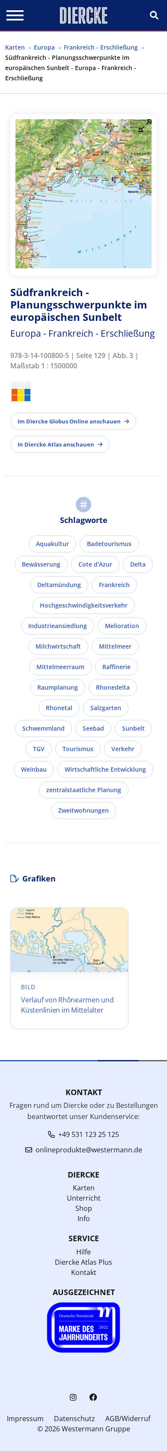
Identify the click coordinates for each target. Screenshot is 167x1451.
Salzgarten (105, 708)
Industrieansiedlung (57, 626)
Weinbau (34, 769)
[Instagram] (73, 1397)
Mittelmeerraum (60, 667)
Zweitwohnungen (83, 810)
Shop (83, 1208)
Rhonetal (59, 708)
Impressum (25, 1418)
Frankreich (114, 585)
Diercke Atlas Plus (83, 1262)
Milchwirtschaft (58, 646)
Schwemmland (43, 728)
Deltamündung (59, 585)
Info (84, 1218)
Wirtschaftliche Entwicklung (105, 769)
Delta (138, 564)
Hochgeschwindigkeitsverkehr (84, 605)
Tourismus (78, 749)
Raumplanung (57, 687)
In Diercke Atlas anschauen (56, 444)
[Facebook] (93, 1397)
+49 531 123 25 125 (88, 1134)
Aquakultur (52, 544)
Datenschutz (74, 1418)
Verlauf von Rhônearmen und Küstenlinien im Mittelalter (67, 1005)
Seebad (93, 728)
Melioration (122, 626)
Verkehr (122, 749)
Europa (44, 47)
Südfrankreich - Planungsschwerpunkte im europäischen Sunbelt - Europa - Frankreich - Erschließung (70, 67)
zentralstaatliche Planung (83, 790)
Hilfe (83, 1252)
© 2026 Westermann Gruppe (83, 1428)
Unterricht (84, 1198)
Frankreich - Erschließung (101, 47)
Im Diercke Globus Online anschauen (69, 421)
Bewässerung (41, 564)
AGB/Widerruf (127, 1418)
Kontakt (83, 1272)
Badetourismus (109, 544)
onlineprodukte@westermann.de (89, 1149)
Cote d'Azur (95, 564)
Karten (15, 47)
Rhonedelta (113, 687)
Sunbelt (133, 728)
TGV (39, 749)
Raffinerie (116, 667)
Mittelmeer (115, 646)
